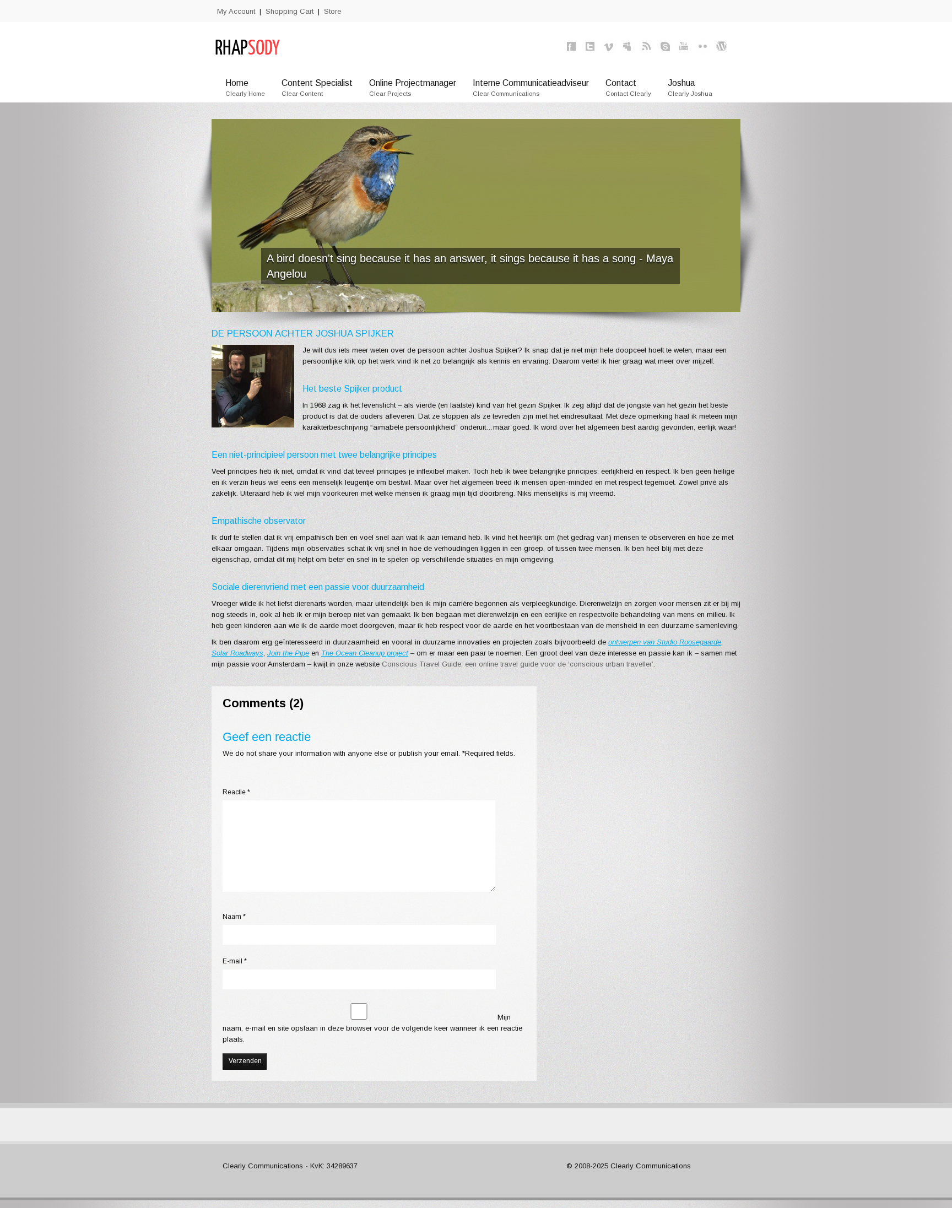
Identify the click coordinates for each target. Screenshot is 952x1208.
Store (332, 11)
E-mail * (235, 961)
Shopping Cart (289, 11)
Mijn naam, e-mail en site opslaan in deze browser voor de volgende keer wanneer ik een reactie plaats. (372, 1028)
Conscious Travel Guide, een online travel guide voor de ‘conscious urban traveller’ (517, 664)
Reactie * (236, 792)
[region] (476, 215)
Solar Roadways (237, 653)
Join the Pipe (288, 653)
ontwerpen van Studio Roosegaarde (664, 642)
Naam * (234, 916)
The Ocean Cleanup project (364, 653)
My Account (236, 11)
